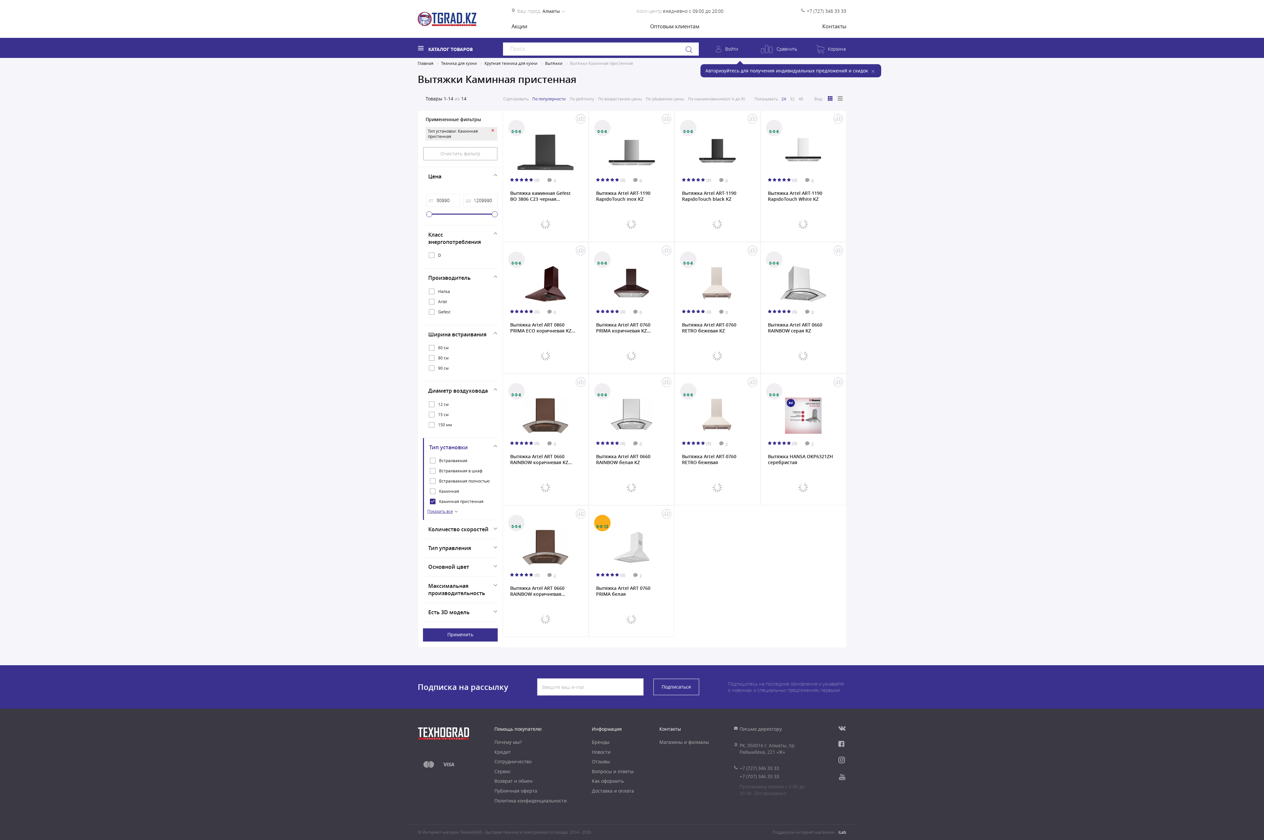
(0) (537, 180)
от (431, 200)
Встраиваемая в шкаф (461, 470)
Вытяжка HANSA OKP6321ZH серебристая (800, 459)
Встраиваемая (453, 460)
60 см (443, 347)
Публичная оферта (515, 791)
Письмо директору (761, 729)
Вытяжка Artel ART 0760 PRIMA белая (623, 591)
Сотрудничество (513, 761)
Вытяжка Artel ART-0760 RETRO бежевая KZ (709, 328)
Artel (442, 301)
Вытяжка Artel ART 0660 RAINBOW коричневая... (537, 591)
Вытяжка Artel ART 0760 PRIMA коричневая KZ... (623, 328)
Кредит (502, 752)
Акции (519, 26)
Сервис (502, 771)
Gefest (444, 311)
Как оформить (608, 781)
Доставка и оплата (613, 791)
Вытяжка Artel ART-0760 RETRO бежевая (709, 459)
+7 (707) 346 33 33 (759, 776)
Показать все (440, 511)
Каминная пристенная (461, 501)
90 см (443, 368)
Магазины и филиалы (684, 742)
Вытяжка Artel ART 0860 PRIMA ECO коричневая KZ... (542, 328)
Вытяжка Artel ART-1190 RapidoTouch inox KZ (623, 196)
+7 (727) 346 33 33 (826, 11)
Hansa (444, 291)
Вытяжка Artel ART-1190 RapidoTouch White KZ (795, 196)
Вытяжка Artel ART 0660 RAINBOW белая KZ (623, 459)
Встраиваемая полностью (464, 481)
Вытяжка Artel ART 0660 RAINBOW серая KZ (795, 328)
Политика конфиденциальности (530, 801)
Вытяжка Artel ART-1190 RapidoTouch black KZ (709, 196)
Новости (601, 752)
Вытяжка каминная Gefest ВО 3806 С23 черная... (540, 196)
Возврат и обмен (513, 781)
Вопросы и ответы (613, 771)
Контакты (834, 26)
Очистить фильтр (460, 153)
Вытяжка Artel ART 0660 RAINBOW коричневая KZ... (541, 459)
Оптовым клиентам (674, 26)
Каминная (449, 491)
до (468, 200)
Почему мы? (508, 742)
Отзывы (601, 761)
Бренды (601, 742)
